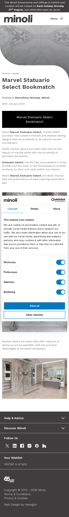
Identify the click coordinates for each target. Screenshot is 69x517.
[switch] (60, 272)
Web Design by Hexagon (20, 504)
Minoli (45, 97)
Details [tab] (35, 208)
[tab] (35, 418)
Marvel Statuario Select (25, 132)
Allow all (34, 306)
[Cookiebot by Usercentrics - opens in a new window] (51, 200)
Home (5, 73)
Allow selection (34, 314)
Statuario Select (13, 162)
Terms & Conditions (17, 494)
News (15, 73)
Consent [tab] (12, 208)
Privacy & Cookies (16, 498)
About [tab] (56, 208)
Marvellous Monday (27, 97)
